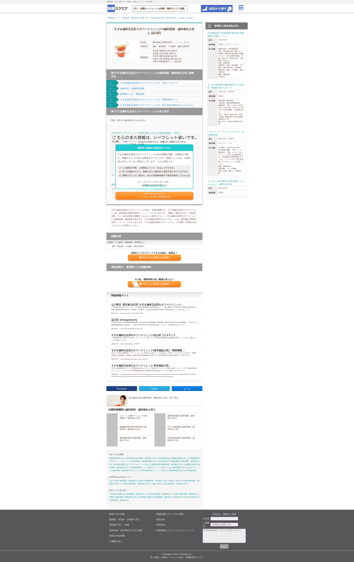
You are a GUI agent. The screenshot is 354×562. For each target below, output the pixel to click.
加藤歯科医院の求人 (179, 458)
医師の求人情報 (117, 514)
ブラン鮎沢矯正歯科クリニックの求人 (151, 470)
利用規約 (160, 525)
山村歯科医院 (136, 467)
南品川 (172, 481)
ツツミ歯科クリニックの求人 (155, 467)
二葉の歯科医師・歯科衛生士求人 (175, 484)
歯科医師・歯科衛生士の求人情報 (125, 530)
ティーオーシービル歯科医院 (128, 461)
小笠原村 (113, 494)
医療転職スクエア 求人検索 (169, 514)
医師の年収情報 (117, 536)
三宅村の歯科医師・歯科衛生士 (159, 494)
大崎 (159, 484)
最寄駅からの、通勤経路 (132, 94)
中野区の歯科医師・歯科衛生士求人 (123, 497)
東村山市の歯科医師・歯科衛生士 (131, 494)
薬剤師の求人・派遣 (119, 525)
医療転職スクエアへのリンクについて (175, 530)
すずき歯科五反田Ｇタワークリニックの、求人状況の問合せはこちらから (156, 105)
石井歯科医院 (191, 470)
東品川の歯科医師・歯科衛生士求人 (153, 481)
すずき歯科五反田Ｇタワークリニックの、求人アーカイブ (149, 83)
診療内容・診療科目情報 (132, 88)
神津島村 (143, 497)
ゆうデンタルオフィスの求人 (138, 464)
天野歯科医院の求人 (176, 470)
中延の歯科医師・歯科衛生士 (126, 481)
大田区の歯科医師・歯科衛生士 (186, 494)
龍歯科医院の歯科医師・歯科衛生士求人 (167, 464)
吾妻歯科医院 (114, 458)
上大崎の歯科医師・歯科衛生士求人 (136, 484)
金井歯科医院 (120, 464)
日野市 (186, 497)
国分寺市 (179, 497)
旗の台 (179, 481)
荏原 (111, 481)
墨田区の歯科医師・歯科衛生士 (161, 497)
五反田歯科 (163, 461)
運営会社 (160, 519)
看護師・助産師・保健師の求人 (124, 519)
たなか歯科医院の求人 (177, 467)
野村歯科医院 (164, 458)
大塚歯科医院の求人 (149, 461)
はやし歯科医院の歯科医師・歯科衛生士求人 (139, 458)
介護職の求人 (116, 541)
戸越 (154, 484)
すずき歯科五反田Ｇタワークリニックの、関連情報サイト (149, 99)
